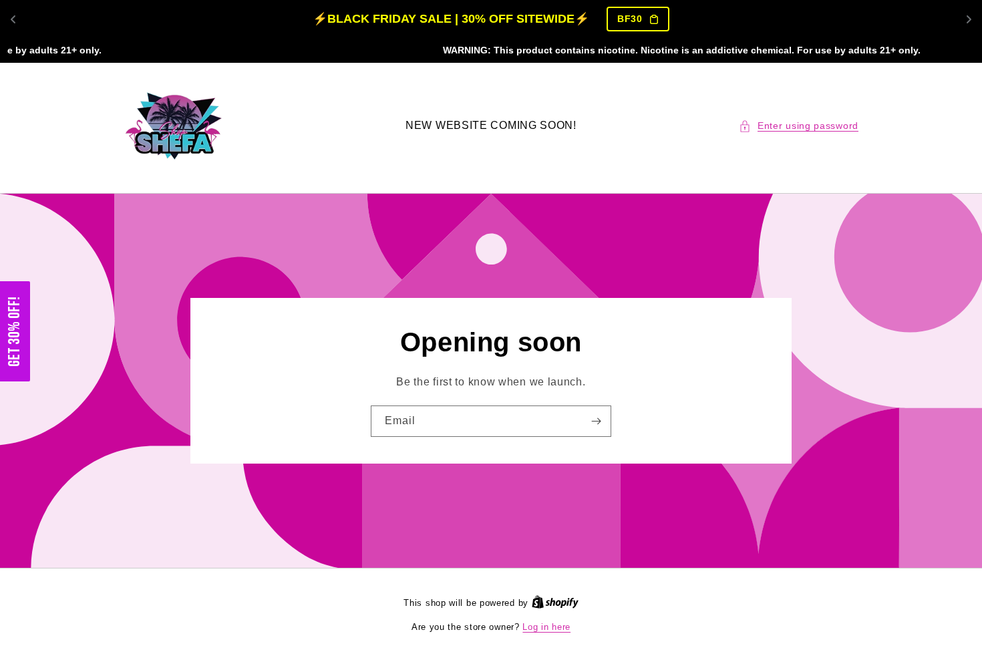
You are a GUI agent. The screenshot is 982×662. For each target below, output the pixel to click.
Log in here (546, 627)
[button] (798, 126)
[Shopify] (555, 603)
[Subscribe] (596, 421)
